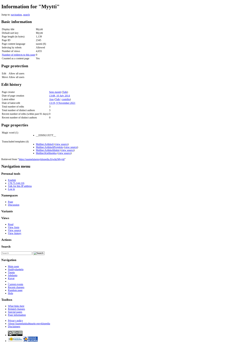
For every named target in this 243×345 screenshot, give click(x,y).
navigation (16, 14)
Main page (13, 266)
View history (14, 233)
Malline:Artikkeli (45, 144)
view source (61, 144)
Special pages (15, 312)
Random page (15, 290)
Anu (51, 99)
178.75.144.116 (16, 183)
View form (13, 227)
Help (10, 293)
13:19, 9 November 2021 (62, 103)
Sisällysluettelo (15, 269)
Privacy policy (15, 320)
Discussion (13, 204)
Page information (17, 315)
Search (6, 246)
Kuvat (11, 278)
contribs (66, 99)
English (12, 180)
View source (14, 230)
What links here (16, 306)
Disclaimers (14, 326)
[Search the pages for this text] (39, 253)
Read (10, 224)
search (26, 14)
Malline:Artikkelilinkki (48, 150)
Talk (64, 92)
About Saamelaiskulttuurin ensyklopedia (29, 323)
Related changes (16, 309)
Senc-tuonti (55, 92)
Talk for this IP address (20, 186)
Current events (15, 284)
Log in (11, 189)
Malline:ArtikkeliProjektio (49, 147)
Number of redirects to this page (18, 54)
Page (10, 201)
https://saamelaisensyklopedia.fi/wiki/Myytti (41, 159)
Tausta (11, 272)
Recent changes (16, 287)
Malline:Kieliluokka (46, 153)
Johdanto (12, 275)
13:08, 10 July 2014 (59, 95)
